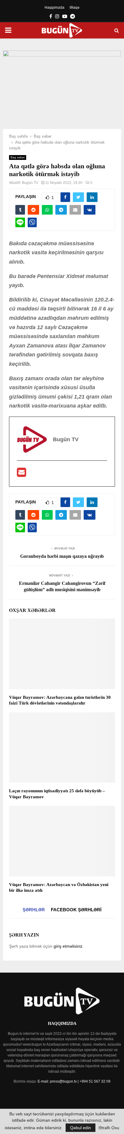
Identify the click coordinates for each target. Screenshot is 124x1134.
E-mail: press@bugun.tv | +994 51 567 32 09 (74, 1081)
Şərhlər (34, 909)
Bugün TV (30, 183)
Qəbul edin (80, 1127)
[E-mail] (21, 474)
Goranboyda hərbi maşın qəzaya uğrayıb (62, 556)
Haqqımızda (54, 7)
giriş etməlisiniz (68, 946)
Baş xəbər (18, 157)
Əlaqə (74, 7)
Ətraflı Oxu (108, 1128)
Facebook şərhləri (76, 909)
